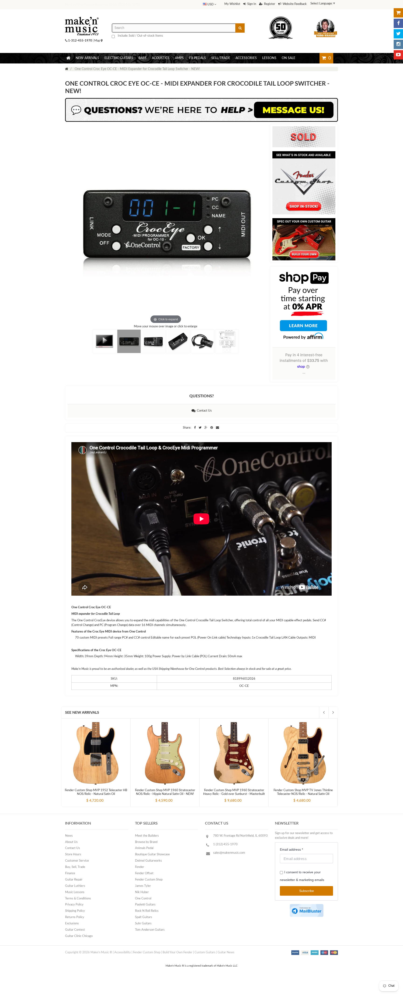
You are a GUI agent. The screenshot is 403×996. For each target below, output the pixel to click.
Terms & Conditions (78, 898)
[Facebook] (398, 23)
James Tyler (143, 886)
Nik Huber (142, 892)
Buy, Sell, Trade (75, 867)
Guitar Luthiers (75, 886)
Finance (70, 873)
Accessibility (122, 952)
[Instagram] (398, 44)
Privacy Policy (74, 904)
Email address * (291, 849)
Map (97, 40)
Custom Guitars (205, 952)
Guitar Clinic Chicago (79, 936)
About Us (71, 842)
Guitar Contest (75, 929)
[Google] (206, 427)
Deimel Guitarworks (148, 860)
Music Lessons (74, 892)
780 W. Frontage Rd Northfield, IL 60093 (240, 835)
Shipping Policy (75, 910)
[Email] (217, 427)
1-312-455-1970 (80, 40)
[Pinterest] (212, 427)
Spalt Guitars (143, 917)
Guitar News (226, 952)
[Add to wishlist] (105, 797)
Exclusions (72, 923)
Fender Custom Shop (149, 879)
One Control (143, 898)
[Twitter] (398, 33)
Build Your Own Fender (177, 952)
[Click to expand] (165, 224)
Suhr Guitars (143, 923)
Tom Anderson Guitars (150, 929)
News (69, 835)
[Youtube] (398, 54)
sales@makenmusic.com (229, 852)
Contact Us (203, 410)
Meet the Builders (147, 835)
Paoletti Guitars (145, 904)
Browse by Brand (146, 842)
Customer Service (77, 860)
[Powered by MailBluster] (306, 910)
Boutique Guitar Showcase (152, 854)
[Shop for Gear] (398, 12)
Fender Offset (144, 873)
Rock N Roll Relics (147, 910)
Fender (139, 867)
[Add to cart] (87, 797)
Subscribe (306, 891)
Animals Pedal (144, 848)
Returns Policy (74, 917)
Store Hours (73, 854)
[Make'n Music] (82, 15)
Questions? (201, 396)
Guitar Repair (74, 879)
